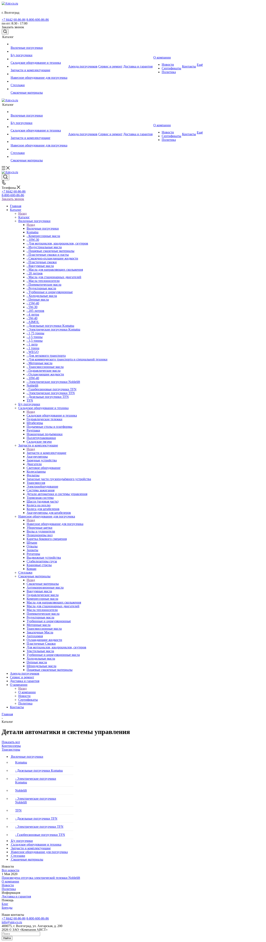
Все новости (10, 870)
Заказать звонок (13, 199)
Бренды (7, 907)
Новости (8, 885)
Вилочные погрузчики (43, 228)
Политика (9, 889)
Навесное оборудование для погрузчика (55, 524)
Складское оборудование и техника (52, 415)
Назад (22, 213)
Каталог (24, 217)
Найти (7, 938)
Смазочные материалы (43, 583)
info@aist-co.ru (12, 922)
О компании (27, 692)
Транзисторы (11, 749)
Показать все (11, 742)
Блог (5, 904)
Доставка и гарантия (16, 896)
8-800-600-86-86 (37, 19)
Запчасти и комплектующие (46, 453)
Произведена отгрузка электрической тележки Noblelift (41, 877)
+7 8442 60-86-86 (14, 19)
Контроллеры (11, 746)
